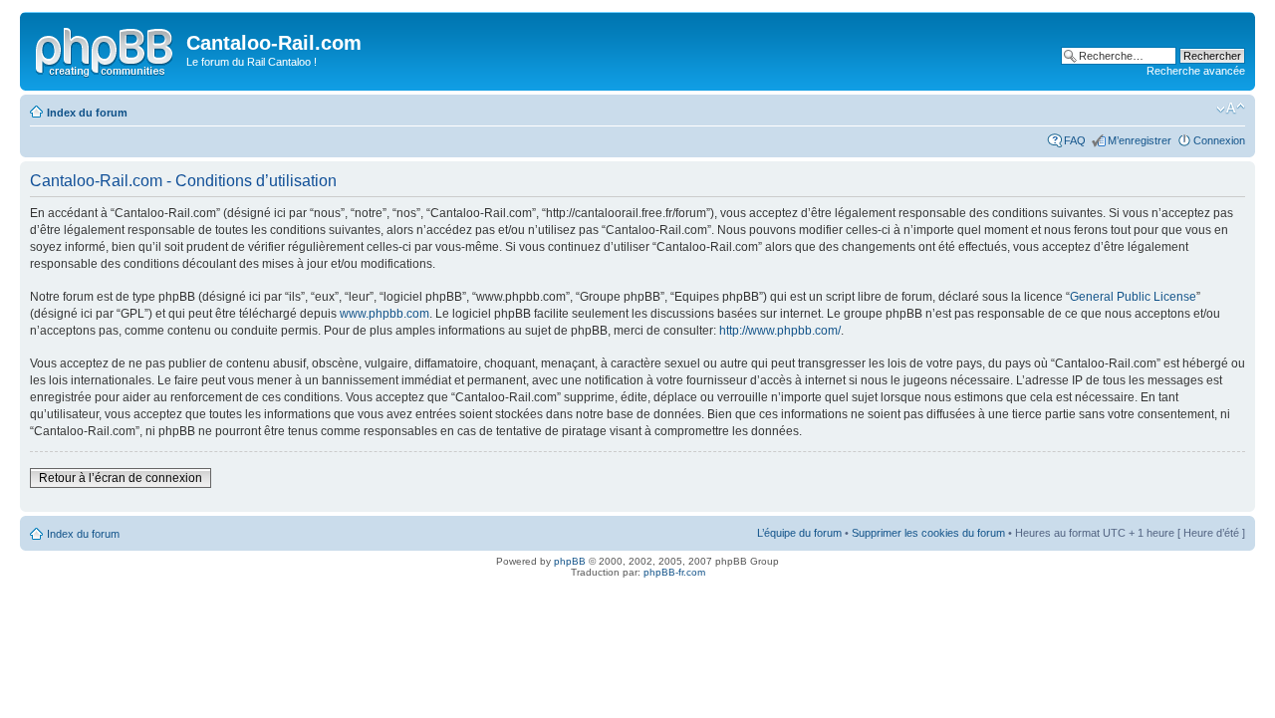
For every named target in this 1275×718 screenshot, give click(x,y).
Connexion (1219, 140)
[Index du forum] (105, 49)
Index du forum (87, 113)
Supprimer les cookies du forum (928, 533)
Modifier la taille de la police (1230, 109)
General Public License (1133, 297)
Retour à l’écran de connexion (120, 478)
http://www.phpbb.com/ (780, 331)
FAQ (1075, 140)
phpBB (570, 561)
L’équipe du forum (799, 533)
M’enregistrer (1139, 140)
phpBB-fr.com (674, 572)
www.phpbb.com (384, 314)
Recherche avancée (1196, 71)
